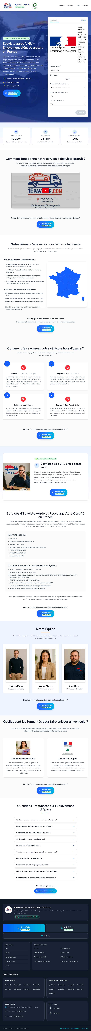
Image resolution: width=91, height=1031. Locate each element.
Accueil (61, 6)
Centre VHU (65, 953)
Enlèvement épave (67, 957)
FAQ (78, 6)
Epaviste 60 (71, 989)
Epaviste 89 (52, 993)
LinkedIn (56, 1013)
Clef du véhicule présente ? (59, 92)
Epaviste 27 (71, 985)
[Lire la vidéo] (45, 190)
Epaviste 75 (8, 985)
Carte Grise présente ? (57, 100)
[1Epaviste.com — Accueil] (8, 909)
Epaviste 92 (8, 989)
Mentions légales (10, 957)
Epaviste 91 (36, 985)
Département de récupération (60, 84)
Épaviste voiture (39, 953)
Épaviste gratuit (66, 948)
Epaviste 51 (61, 989)
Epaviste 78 (27, 985)
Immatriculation (55, 66)
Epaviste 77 (17, 985)
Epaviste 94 (27, 989)
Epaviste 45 (52, 989)
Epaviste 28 (80, 985)
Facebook (57, 1008)
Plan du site (84, 1028)
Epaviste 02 (52, 985)
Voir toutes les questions (47, 891)
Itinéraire (47, 936)
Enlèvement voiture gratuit (69, 961)
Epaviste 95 (36, 989)
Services (70, 6)
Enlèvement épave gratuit (42, 961)
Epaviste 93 (17, 989)
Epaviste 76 (80, 989)
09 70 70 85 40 (23, 5)
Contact (85, 6)
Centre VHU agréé (40, 957)
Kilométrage (54, 75)
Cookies (7, 966)
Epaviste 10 (61, 985)
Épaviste (36, 948)
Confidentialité (10, 961)
